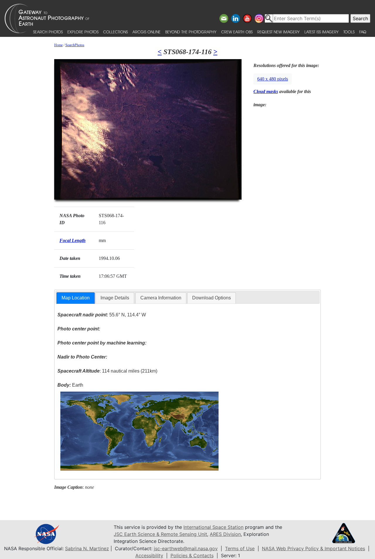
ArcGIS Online (146, 32)
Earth (70, 385)
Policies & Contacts (192, 555)
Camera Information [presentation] (160, 297)
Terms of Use (240, 548)
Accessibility (149, 555)
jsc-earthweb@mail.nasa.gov (186, 548)
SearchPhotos (74, 45)
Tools (348, 32)
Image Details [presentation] (114, 297)
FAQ (362, 32)
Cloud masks (265, 91)
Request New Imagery (278, 32)
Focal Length (72, 240)
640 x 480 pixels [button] (272, 78)
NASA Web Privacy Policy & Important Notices (313, 548)
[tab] (76, 298)
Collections (115, 32)
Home (58, 45)
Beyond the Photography (191, 32)
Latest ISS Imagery (321, 32)
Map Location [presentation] (76, 297)
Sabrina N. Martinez (87, 548)
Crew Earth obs (237, 32)
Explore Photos (82, 32)
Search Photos (48, 32)
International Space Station (213, 527)
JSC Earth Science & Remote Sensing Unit (160, 534)
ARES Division (225, 534)
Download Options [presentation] (211, 297)
